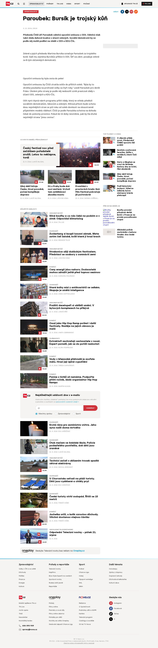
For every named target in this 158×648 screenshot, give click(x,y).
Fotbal (81, 569)
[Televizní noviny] (28, 550)
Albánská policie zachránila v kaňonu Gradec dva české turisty (126, 233)
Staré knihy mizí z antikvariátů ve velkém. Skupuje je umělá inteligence (74, 289)
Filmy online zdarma (56, 614)
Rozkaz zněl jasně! (56, 583)
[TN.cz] (10, 4)
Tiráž (20, 614)
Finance (22, 579)
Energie (22, 583)
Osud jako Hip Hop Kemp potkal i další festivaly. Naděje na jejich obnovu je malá (72, 326)
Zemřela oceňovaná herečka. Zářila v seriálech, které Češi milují (126, 153)
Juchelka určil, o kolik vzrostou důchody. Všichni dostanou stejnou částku (73, 516)
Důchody (22, 572)
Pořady (49, 4)
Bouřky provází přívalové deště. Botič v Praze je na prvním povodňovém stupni (127, 215)
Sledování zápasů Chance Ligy (61, 624)
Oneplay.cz (79, 550)
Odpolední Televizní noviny (61, 529)
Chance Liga (84, 572)
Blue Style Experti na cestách (60, 576)
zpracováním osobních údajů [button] (67, 402)
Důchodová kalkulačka (118, 579)
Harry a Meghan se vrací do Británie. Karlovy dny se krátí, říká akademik (127, 165)
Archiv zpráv (23, 610)
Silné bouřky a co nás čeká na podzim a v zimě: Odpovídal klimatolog (74, 217)
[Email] (131, 12)
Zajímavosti (54, 338)
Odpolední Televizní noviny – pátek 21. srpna (72, 533)
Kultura (21, 586)
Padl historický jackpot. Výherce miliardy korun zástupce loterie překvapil (125, 190)
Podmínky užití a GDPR (87, 610)
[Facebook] (122, 12)
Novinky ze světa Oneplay (59, 621)
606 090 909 (28, 626)
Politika (21, 576)
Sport (77, 4)
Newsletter (23, 617)
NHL (80, 583)
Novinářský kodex (25, 621)
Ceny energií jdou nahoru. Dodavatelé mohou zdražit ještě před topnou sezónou (74, 271)
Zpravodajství (36, 4)
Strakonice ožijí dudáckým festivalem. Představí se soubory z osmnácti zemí (72, 253)
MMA (81, 586)
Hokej (81, 576)
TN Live (60, 4)
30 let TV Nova (85, 624)
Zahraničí (53, 231)
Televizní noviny (55, 569)
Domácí (52, 267)
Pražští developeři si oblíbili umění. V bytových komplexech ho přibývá (71, 307)
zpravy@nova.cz (29, 629)
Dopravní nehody (115, 576)
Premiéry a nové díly (56, 610)
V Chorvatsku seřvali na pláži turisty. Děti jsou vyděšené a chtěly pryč (72, 480)
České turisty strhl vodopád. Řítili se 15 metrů (73, 498)
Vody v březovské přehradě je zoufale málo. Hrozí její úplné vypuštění (72, 360)
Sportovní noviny (55, 579)
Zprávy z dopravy (115, 572)
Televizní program (86, 617)
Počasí (86, 4)
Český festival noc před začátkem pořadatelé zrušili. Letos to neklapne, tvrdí (39, 153)
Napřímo (52, 572)
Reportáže (53, 586)
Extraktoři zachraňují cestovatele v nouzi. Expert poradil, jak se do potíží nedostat (74, 342)
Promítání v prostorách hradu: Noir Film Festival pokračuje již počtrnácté (87, 190)
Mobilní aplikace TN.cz (27, 603)
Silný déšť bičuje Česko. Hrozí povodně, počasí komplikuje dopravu (32, 190)
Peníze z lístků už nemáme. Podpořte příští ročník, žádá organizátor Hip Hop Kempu (73, 380)
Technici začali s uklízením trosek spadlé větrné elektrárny (74, 462)
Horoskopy (113, 569)
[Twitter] (127, 12)
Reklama (82, 603)
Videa (68, 4)
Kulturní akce (114, 583)
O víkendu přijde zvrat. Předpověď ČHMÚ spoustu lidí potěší (126, 141)
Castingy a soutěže (86, 621)
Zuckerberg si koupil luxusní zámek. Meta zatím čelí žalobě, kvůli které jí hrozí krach (74, 235)
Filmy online (53, 607)
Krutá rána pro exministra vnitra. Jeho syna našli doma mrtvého (72, 426)
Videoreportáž (56, 213)
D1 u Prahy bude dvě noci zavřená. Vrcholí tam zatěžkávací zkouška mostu (59, 190)
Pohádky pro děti (55, 617)
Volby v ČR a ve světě (27, 569)
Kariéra (81, 614)
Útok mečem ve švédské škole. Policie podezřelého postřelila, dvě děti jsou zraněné (72, 446)
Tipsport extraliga (86, 579)
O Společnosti (84, 607)
